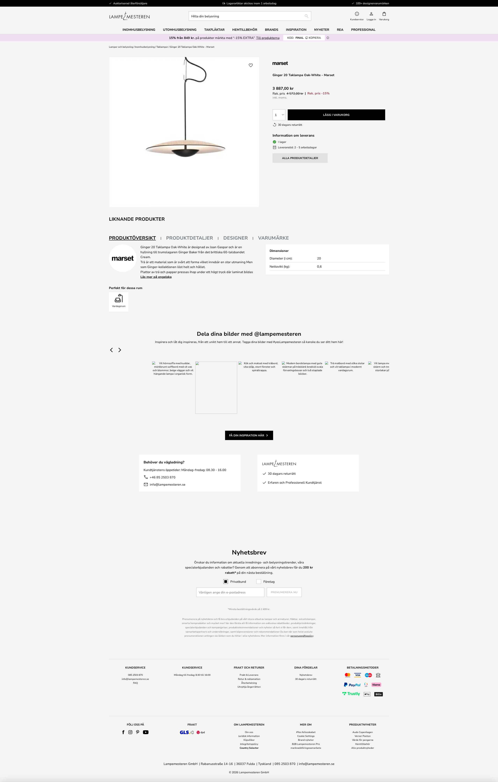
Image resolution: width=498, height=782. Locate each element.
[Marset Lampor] (293, 63)
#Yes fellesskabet (306, 732)
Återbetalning (249, 682)
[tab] (135, 238)
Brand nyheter (306, 739)
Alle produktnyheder (362, 747)
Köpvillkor (249, 739)
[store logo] (129, 16)
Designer (235, 238)
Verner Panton (363, 735)
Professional (363, 29)
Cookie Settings (306, 735)
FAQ (135, 682)
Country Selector (249, 747)
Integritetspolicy (249, 743)
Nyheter (321, 29)
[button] (251, 65)
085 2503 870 (135, 674)
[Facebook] (123, 732)
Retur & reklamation (249, 678)
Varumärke (273, 238)
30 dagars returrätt (306, 678)
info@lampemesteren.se (167, 484)
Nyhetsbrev (306, 674)
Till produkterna (268, 38)
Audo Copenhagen (362, 732)
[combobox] (250, 15)
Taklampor (162, 46)
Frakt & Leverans (249, 674)
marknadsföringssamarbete (306, 747)
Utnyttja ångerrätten (249, 686)
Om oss (249, 732)
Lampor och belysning (121, 46)
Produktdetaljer (189, 238)
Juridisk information (249, 735)
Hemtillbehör (362, 743)
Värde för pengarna (362, 739)
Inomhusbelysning (145, 46)
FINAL (304, 38)
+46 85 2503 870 (162, 477)
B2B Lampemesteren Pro (306, 743)
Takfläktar (214, 29)
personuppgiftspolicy (301, 635)
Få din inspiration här (246, 435)
